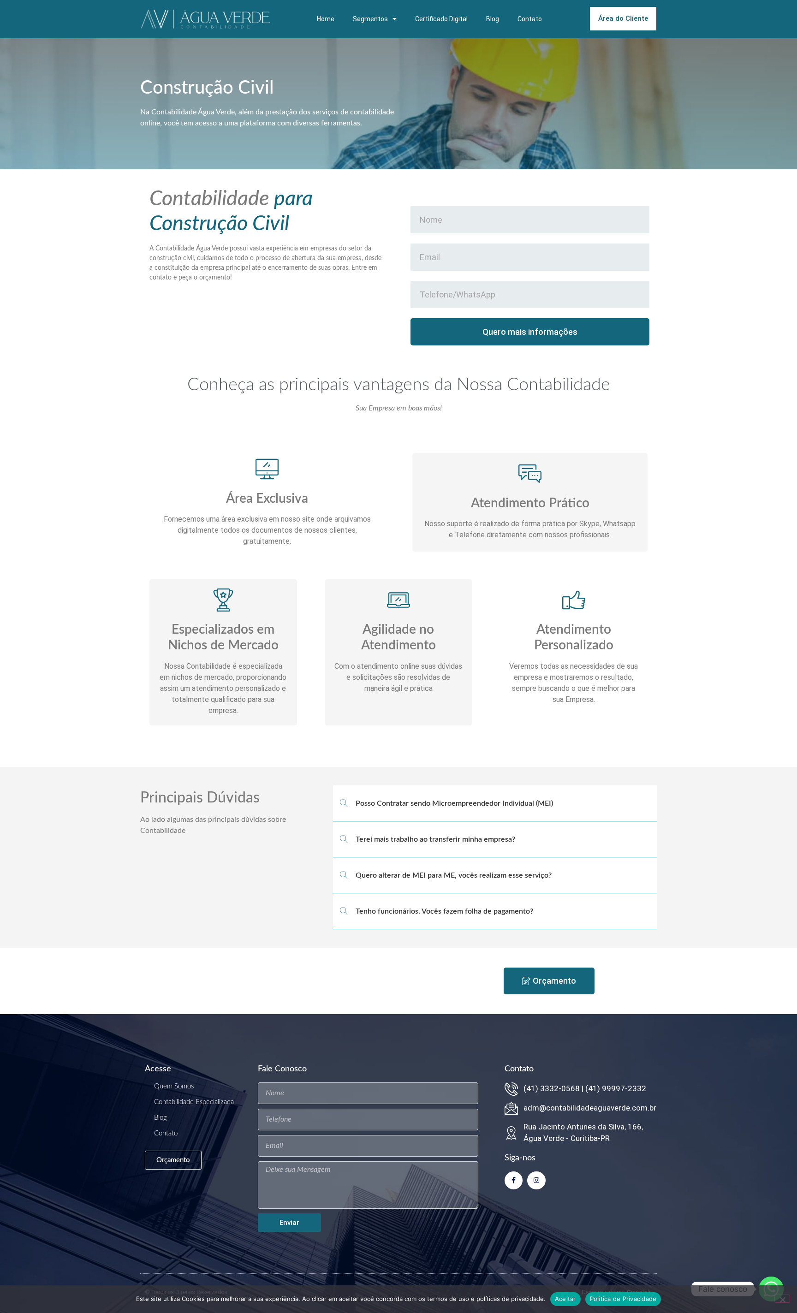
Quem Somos (174, 1086)
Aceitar (565, 1298)
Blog (492, 19)
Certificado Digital (441, 19)
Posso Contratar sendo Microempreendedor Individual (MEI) (454, 803)
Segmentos (370, 19)
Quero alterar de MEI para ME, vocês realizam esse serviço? (454, 875)
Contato (529, 19)
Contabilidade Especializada (194, 1102)
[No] (782, 1299)
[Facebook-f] (514, 1180)
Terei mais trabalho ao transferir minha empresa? (435, 839)
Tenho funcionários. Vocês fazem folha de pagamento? (444, 911)
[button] (495, 803)
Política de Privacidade (623, 1298)
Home (325, 19)
